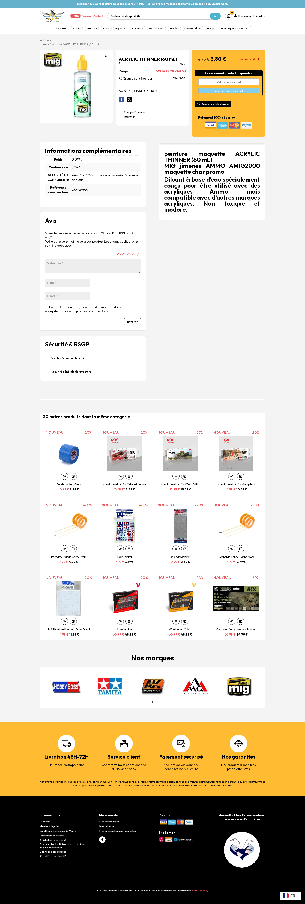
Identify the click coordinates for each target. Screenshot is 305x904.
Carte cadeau (192, 28)
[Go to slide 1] (152, 702)
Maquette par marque (220, 28)
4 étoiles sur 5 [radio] (134, 254)
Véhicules (61, 28)
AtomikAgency (199, 890)
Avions (77, 28)
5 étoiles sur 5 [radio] (139, 254)
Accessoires (156, 28)
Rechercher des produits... (126, 16)
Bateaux (91, 28)
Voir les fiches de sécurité (67, 358)
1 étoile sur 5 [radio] (119, 254)
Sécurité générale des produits (71, 371)
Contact (244, 28)
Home (43, 44)
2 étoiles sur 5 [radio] (124, 254)
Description (164, 144)
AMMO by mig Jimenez (171, 71)
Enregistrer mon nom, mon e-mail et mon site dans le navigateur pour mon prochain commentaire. (84, 309)
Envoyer (132, 321)
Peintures (137, 28)
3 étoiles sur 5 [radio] (129, 254)
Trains (106, 28)
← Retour (45, 40)
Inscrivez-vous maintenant (229, 90)
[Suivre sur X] (129, 99)
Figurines (120, 28)
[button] (106, 56)
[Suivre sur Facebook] (121, 99)
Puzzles (174, 28)
